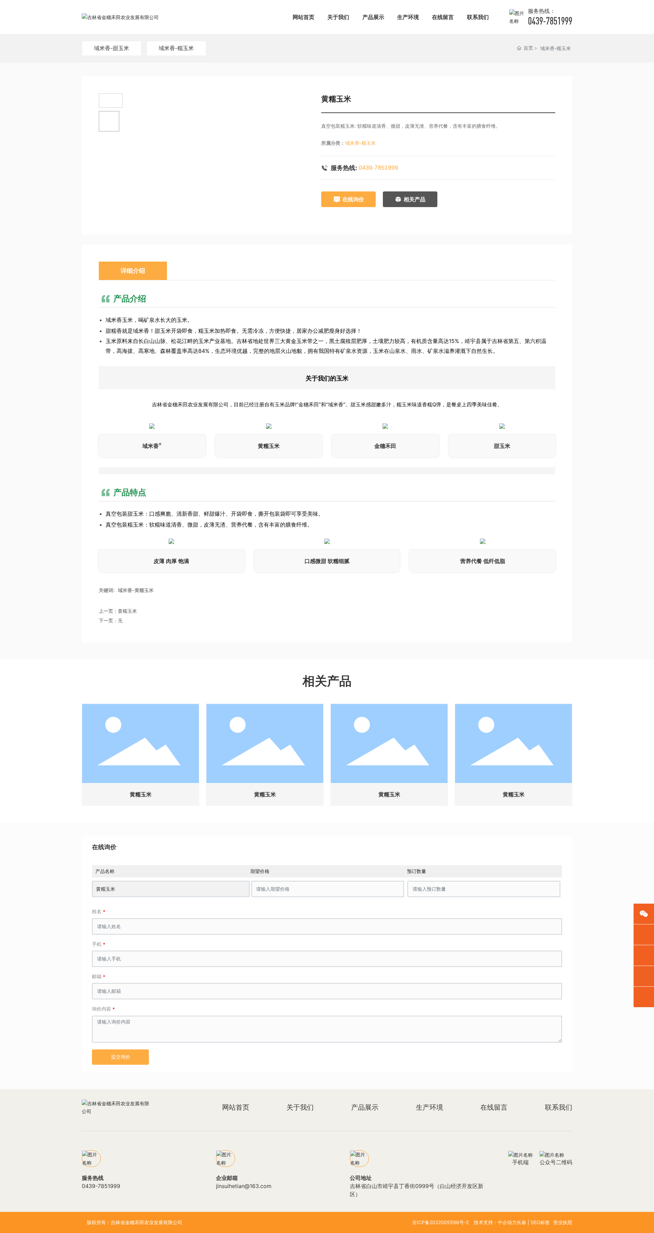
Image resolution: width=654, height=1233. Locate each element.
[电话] (644, 955)
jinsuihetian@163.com (243, 1186)
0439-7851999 (550, 21)
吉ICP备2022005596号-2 (440, 1222)
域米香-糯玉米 (176, 48)
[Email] (644, 934)
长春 (521, 1222)
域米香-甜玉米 (111, 48)
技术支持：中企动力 (495, 1222)
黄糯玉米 (127, 611)
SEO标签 (540, 1222)
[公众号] (644, 914)
